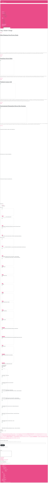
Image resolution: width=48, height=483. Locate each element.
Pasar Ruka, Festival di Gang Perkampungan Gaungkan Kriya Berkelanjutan (10, 328)
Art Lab (36, 433)
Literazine (3, 284)
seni (37, 436)
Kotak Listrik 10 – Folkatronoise (5, 375)
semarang (35, 436)
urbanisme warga (8, 437)
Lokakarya (4, 436)
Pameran (4, 22)
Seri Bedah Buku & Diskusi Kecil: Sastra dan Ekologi (7, 382)
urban (1, 437)
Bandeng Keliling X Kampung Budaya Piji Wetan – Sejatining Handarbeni (13, 390)
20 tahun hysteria (29, 433)
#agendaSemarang (2, 433)
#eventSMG (10, 433)
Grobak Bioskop (4, 14)
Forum (3, 20)
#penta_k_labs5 (16, 433)
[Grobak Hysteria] (6, 9)
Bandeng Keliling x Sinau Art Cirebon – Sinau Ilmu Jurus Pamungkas (12, 257)
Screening (31, 436)
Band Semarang (39, 433)
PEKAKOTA (3, 25)
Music (13, 436)
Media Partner (9, 436)
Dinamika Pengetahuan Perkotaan (9, 434)
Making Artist (6, 15)
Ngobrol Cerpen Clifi (6, 82)
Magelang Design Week (4, 275)
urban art (4, 437)
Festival (4, 19)
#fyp (13, 433)
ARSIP (2, 18)
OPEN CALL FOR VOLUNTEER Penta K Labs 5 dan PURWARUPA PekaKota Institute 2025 (12, 337)
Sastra (3, 23)
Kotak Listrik (3, 366)
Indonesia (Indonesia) (4, 2)
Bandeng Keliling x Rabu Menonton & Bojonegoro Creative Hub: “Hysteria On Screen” (11, 226)
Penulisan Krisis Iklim (6, 58)
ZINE (2, 17)
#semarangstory (20, 433)
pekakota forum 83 (4, 319)
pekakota (20, 436)
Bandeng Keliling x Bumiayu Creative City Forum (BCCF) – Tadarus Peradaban (10, 256)
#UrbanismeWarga (24, 433)
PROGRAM (3, 466)
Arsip (33, 433)
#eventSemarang (7, 433)
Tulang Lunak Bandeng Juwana (43, 436)
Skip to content (2, 10)
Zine (2, 367)
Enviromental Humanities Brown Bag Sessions (13, 106)
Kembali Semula (3, 266)
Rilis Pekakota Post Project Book (9, 35)
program (27, 436)
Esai (3, 473)
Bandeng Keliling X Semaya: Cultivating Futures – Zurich (8, 420)
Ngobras (5, 16)
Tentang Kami (4, 12)
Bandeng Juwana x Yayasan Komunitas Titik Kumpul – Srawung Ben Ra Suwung (10, 413)
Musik (3, 21)
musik (15, 436)
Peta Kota (4, 26)
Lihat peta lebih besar (2, 457)
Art (34, 433)
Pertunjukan (24, 436)
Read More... (1, 102)
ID (0, 0)
